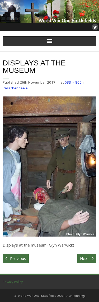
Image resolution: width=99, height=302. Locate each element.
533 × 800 (73, 82)
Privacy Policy (13, 282)
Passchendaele (15, 88)
